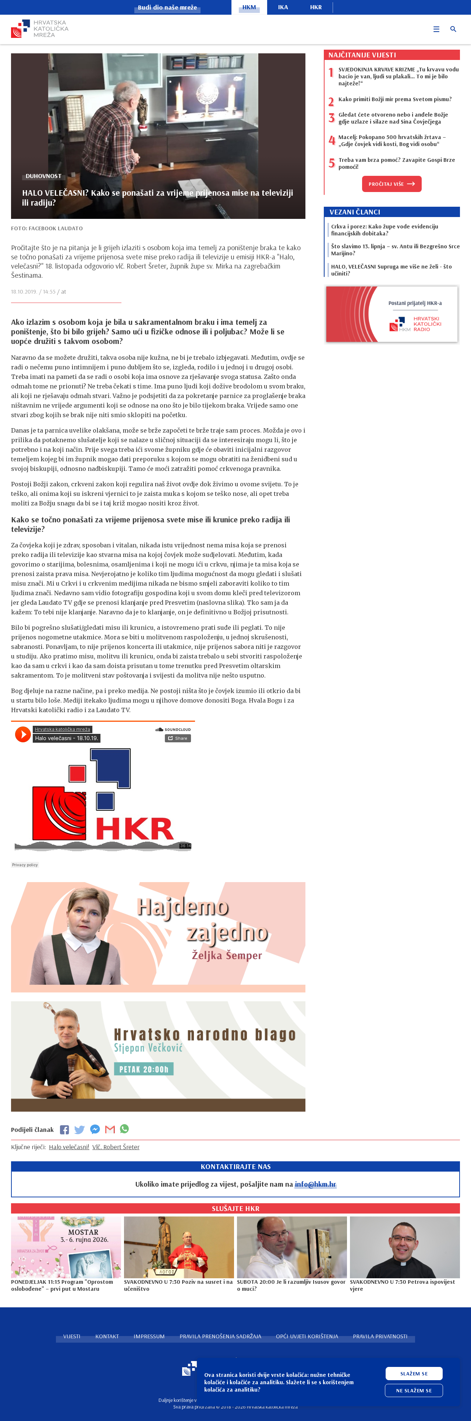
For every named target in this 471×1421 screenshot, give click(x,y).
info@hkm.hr (315, 1184)
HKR (316, 7)
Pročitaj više (386, 184)
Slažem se (414, 1373)
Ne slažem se (414, 1390)
